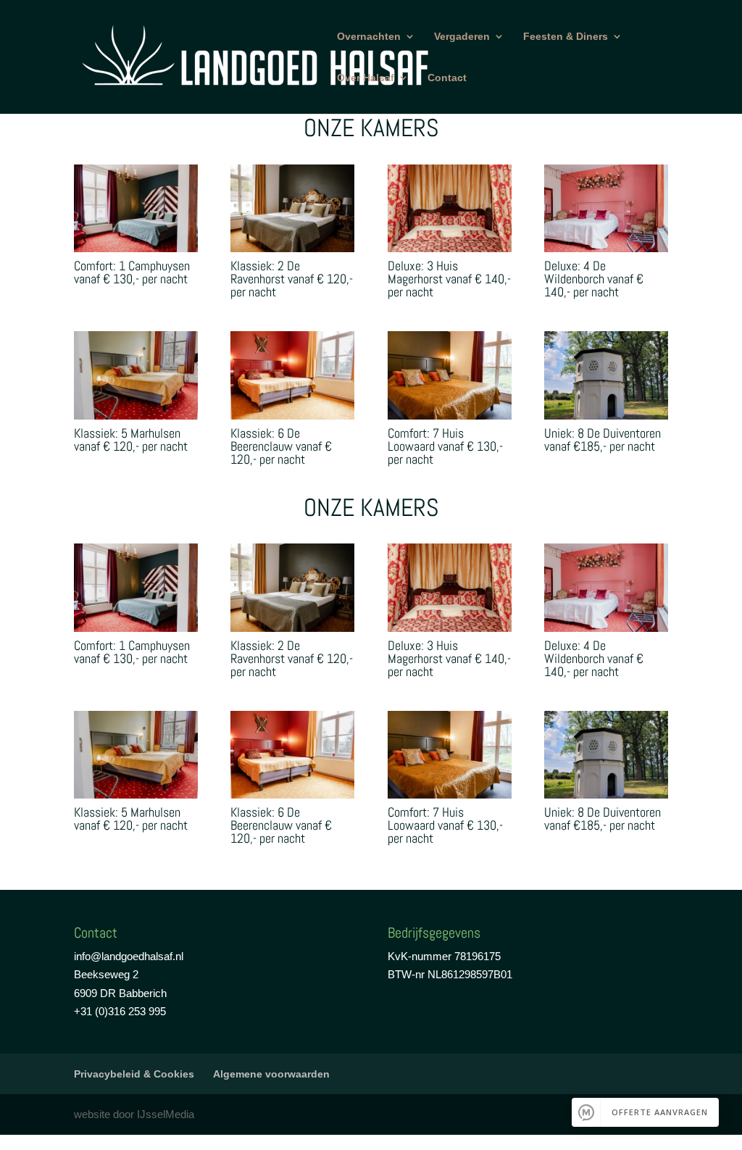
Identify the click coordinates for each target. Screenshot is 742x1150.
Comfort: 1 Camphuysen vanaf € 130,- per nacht (132, 272)
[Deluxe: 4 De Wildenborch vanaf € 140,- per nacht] (606, 208)
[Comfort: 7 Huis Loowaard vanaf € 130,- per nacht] (450, 375)
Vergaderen (462, 36)
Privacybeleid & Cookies (134, 1074)
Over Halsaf (365, 77)
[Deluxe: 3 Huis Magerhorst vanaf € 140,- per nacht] (450, 208)
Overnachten (369, 36)
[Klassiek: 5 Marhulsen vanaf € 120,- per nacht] (136, 375)
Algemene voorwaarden (271, 1074)
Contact (447, 77)
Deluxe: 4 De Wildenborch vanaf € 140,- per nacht (593, 278)
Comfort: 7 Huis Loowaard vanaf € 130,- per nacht (445, 446)
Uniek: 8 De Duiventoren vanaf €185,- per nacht (602, 439)
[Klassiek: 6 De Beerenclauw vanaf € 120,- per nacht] (292, 375)
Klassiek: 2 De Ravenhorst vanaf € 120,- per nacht (291, 278)
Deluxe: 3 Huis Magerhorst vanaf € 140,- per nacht (449, 278)
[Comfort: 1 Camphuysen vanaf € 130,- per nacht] (136, 208)
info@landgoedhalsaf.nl (128, 956)
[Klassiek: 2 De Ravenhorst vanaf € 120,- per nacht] (292, 208)
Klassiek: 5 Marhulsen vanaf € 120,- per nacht (131, 439)
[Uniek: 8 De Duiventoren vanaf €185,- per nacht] (606, 375)
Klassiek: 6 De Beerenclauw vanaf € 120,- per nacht (281, 446)
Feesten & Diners (565, 36)
